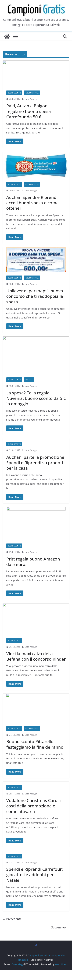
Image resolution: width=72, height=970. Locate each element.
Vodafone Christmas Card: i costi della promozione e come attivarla (33, 805)
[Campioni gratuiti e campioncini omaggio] (7, 36)
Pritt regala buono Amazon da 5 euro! (33, 561)
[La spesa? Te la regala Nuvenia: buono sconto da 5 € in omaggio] (36, 355)
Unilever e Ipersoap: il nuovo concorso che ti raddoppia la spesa (34, 296)
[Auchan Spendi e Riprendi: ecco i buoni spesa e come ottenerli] (36, 165)
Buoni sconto (14, 93)
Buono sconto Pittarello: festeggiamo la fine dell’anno (34, 744)
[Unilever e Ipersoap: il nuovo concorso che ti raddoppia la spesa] (36, 259)
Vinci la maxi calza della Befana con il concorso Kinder (36, 656)
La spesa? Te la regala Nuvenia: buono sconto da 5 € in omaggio (36, 398)
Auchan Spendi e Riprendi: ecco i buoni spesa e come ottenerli (32, 202)
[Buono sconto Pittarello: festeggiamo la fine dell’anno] (36, 708)
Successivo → (60, 927)
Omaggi (29, 379)
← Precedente (12, 919)
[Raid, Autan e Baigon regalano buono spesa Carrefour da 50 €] (36, 74)
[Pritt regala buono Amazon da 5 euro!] (36, 523)
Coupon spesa (32, 93)
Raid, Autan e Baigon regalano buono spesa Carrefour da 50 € (28, 111)
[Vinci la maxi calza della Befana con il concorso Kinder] (36, 619)
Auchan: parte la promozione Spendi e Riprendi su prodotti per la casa (35, 462)
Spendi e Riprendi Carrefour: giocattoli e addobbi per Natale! (34, 874)
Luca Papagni (30, 99)
